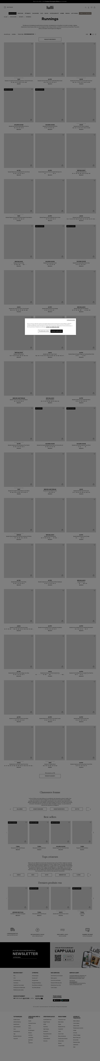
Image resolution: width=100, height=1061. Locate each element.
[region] (50, 326)
